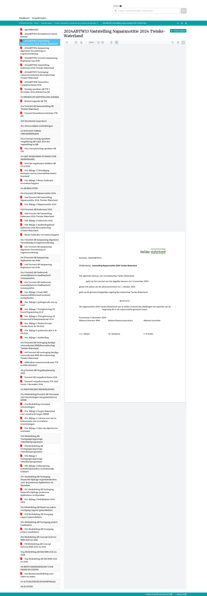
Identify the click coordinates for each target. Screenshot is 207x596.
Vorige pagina (179, 31)
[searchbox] (146, 11)
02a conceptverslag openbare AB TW (38, 150)
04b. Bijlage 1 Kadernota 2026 (38, 220)
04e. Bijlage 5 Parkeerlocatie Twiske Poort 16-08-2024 (36, 324)
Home (36, 23)
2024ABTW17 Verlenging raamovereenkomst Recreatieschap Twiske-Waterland (37, 75)
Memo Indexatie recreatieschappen (41, 235)
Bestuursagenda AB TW (35, 101)
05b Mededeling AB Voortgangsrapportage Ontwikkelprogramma (31, 449)
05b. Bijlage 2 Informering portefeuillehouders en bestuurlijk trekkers (37, 469)
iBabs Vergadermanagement (158, 594)
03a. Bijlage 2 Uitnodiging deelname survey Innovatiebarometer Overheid (38, 173)
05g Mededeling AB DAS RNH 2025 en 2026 (38, 560)
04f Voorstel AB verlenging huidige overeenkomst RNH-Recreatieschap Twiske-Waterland (39, 355)
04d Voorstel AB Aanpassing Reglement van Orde (36, 266)
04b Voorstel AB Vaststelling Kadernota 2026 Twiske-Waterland (37, 215)
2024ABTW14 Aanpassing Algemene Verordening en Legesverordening (34, 51)
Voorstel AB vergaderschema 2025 (40, 377)
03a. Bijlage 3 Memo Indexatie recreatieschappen (36, 181)
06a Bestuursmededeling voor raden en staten (37, 575)
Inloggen (180, 594)
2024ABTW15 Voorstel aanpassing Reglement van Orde (38, 59)
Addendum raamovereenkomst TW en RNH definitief (39, 363)
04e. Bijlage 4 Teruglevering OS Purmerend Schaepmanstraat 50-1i (37, 317)
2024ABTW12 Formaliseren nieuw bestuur (38, 35)
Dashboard (24, 18)
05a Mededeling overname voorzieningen (35, 405)
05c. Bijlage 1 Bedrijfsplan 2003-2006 (37, 500)
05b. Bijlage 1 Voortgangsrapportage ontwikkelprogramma (31, 459)
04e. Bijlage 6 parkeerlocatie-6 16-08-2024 (39, 332)
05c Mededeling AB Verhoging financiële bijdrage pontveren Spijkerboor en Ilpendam (37, 492)
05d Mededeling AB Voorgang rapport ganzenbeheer (36, 515)
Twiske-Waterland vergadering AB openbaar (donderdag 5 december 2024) (82, 23)
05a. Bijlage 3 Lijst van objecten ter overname (39, 429)
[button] (184, 11)
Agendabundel (31, 29)
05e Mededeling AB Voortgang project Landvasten (37, 530)
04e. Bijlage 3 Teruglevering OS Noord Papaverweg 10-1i (37, 310)
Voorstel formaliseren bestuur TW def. (39, 114)
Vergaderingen (39, 18)
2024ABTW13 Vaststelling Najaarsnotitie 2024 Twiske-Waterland (39, 42)
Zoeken (116, 6)
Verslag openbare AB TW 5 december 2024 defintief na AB (35, 90)
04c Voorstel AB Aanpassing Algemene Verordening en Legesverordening (36, 250)
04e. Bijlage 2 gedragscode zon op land (38, 303)
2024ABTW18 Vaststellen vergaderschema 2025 (34, 83)
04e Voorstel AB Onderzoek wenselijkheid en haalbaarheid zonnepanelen (35, 285)
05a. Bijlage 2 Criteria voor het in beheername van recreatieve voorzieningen (38, 421)
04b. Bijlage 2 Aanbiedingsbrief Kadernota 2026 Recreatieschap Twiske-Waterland (37, 228)
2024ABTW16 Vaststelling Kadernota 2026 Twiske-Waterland (37, 66)
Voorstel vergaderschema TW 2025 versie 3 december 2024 (39, 382)
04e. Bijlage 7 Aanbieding (36, 337)
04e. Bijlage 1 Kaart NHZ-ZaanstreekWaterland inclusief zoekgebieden (35, 295)
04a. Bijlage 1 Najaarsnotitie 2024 (40, 204)
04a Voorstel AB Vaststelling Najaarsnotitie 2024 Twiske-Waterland (39, 198)
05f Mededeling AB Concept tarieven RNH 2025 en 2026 (35, 545)
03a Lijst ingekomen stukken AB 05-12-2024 (38, 164)
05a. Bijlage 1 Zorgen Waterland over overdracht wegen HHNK (37, 412)
